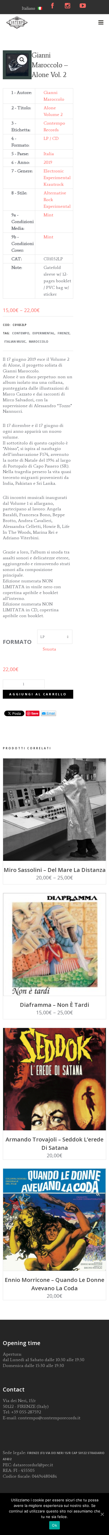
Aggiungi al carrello (38, 694)
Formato (17, 642)
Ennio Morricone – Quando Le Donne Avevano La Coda (54, 1284)
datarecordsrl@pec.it (33, 1464)
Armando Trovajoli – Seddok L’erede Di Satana (54, 1143)
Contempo (20, 333)
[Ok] (102, 1514)
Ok (54, 1525)
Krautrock (54, 184)
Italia (49, 153)
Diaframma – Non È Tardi (54, 1004)
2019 (48, 162)
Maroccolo (38, 341)
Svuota (49, 649)
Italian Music (15, 341)
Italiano (28, 8)
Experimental (57, 177)
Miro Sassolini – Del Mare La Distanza (55, 870)
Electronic (54, 171)
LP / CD (51, 138)
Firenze (64, 333)
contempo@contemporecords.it (49, 1417)
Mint (48, 214)
